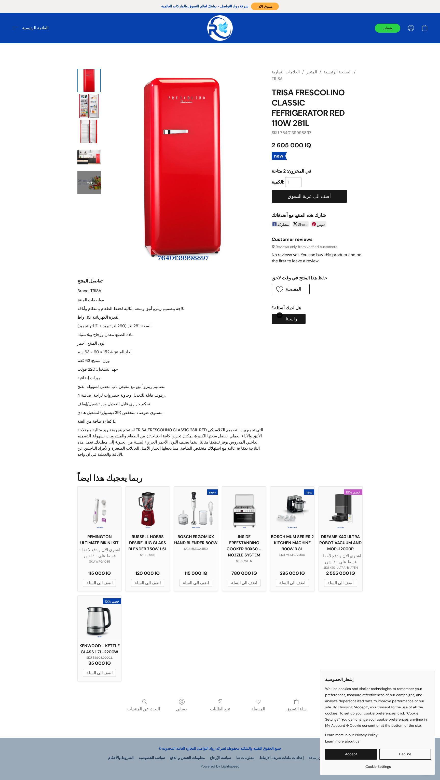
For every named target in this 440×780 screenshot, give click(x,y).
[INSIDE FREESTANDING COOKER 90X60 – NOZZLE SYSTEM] (244, 508)
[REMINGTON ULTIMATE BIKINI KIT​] (99, 508)
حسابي (182, 709)
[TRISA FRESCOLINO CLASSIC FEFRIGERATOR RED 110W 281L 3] (89, 157)
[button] (265, 6)
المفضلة (258, 709)
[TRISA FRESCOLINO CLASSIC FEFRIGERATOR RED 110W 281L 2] (89, 131)
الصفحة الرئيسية (337, 72)
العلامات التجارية (286, 72)
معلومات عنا (245, 757)
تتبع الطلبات (220, 709)
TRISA (277, 78)
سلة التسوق (296, 709)
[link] (378, 765)
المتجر (311, 72)
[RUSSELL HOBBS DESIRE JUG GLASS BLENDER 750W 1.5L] (147, 508)
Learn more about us (342, 741)
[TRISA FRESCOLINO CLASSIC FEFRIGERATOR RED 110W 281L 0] (89, 80)
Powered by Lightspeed (220, 766)
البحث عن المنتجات (143, 709)
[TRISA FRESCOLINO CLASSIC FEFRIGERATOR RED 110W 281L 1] (89, 106)
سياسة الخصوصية (152, 757)
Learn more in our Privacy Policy (351, 735)
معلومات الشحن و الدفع (187, 757)
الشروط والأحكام (121, 757)
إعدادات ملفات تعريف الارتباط (281, 757)
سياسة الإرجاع (220, 757)
